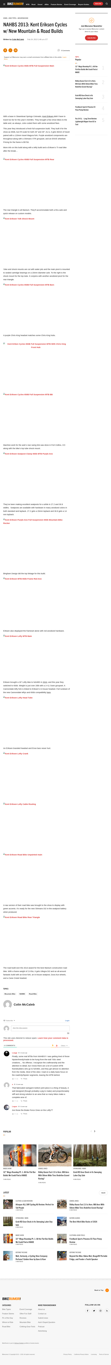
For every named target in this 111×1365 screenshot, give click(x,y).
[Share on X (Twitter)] (10, 50)
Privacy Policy (67, 1354)
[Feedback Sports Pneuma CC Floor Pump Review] (62, 1238)
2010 (45, 682)
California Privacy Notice (81, 1354)
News (84, 1168)
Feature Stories (56, 4)
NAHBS (22, 994)
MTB (27, 4)
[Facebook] (87, 1310)
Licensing (94, 1354)
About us (41, 1309)
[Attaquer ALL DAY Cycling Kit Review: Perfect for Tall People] (8, 1204)
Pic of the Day (7, 1318)
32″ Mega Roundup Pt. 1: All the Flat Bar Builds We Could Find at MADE (86, 69)
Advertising (42, 1331)
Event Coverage (70, 4)
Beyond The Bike (21, 1252)
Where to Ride (7, 1322)
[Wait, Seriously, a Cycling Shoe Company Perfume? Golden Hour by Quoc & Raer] (8, 1255)
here (49, 692)
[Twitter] (93, 1310)
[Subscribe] (106, 1310)
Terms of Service (104, 1354)
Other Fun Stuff (25, 1314)
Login (67, 1020)
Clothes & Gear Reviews (24, 1201)
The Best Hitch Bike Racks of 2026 (83, 1221)
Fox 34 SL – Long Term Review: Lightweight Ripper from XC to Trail (86, 121)
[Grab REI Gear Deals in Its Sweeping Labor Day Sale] (90, 1155)
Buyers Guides (83, 4)
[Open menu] (4, 4)
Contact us (42, 1314)
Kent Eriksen (48, 116)
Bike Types (6, 1309)
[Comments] (59, 50)
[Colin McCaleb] (7, 1005)
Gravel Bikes (42, 1168)
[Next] (94, 1131)
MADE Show (7, 1168)
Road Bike (33, 994)
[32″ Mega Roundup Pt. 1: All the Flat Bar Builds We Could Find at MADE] (20, 1155)
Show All (103, 1193)
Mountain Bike (10, 994)
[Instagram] (100, 1310)
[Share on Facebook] (5, 50)
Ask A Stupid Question (46, 1322)
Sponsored (77, 1168)
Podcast (41, 1327)
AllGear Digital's (19, 1343)
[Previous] (91, 1131)
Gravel (40, 4)
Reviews (23, 1318)
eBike (47, 4)
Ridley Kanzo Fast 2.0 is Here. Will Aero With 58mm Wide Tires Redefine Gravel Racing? (86, 84)
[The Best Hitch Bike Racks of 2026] (62, 1221)
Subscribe (98, 3)
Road (33, 4)
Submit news (43, 1318)
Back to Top (99, 1290)
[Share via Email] (16, 50)
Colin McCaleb (18, 39)
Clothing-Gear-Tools (77, 1235)
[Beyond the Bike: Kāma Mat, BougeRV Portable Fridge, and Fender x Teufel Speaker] (62, 1255)
